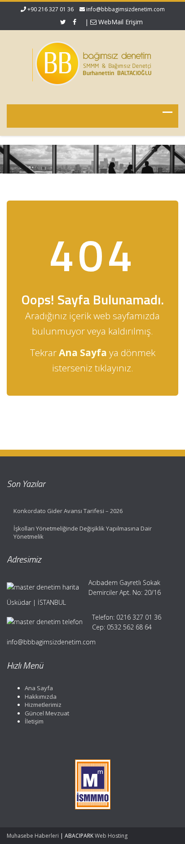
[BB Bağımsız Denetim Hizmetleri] (92, 61)
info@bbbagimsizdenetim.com (125, 9)
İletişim (34, 721)
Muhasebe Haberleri (33, 836)
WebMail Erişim (120, 22)
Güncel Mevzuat (47, 713)
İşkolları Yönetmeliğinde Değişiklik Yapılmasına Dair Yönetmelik (82, 532)
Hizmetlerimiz (43, 705)
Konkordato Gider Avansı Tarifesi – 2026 (68, 511)
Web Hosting (111, 836)
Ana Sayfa (39, 688)
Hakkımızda (41, 696)
